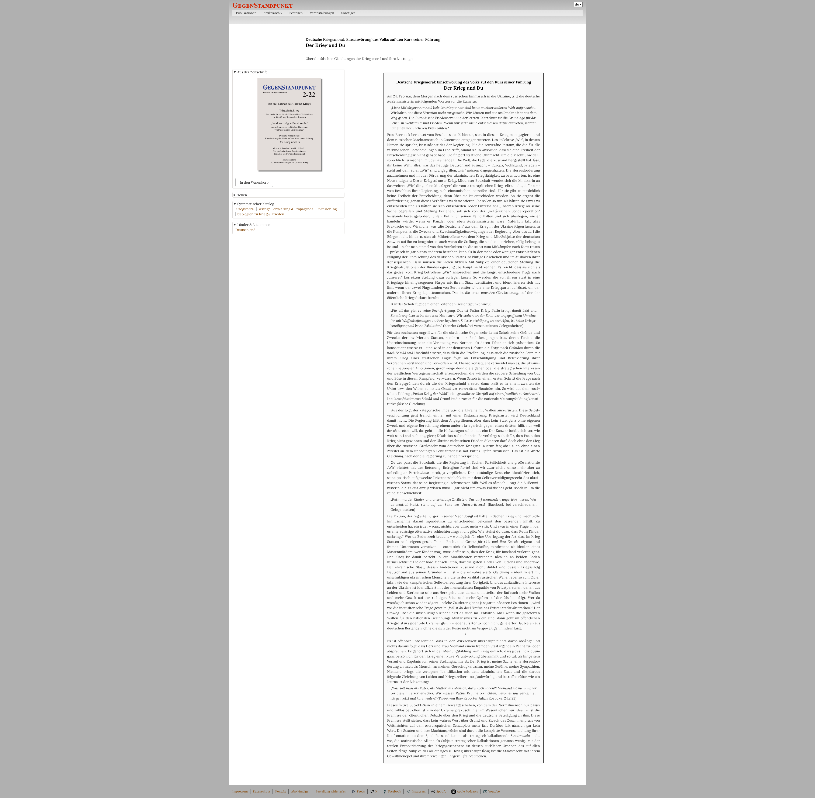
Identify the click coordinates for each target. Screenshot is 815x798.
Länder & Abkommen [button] (253, 224)
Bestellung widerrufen (331, 791)
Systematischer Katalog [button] (255, 204)
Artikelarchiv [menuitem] (273, 13)
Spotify (441, 791)
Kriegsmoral (244, 209)
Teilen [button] (242, 195)
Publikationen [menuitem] (246, 13)
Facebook (394, 791)
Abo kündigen (300, 791)
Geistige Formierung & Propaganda (285, 209)
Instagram (419, 791)
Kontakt (280, 791)
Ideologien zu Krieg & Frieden (260, 214)
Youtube (494, 791)
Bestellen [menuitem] (296, 13)
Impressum (240, 791)
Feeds (361, 791)
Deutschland (245, 230)
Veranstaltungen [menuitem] (322, 13)
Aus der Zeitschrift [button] (252, 72)
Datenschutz (261, 791)
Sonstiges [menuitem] (348, 13)
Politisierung (326, 209)
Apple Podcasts (467, 791)
